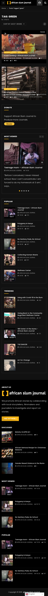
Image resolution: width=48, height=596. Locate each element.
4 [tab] (26, 190)
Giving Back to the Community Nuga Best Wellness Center (30, 314)
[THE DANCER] (9, 349)
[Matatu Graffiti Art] (7, 437)
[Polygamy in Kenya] (9, 228)
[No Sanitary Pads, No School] (9, 244)
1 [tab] (19, 190)
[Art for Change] (9, 365)
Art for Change (24, 360)
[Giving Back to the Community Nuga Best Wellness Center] (9, 318)
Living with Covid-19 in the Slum (30, 297)
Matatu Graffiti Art (22, 432)
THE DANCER (22, 344)
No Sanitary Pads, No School (29, 239)
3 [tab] (24, 190)
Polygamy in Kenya (25, 223)
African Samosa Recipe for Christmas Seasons (30, 449)
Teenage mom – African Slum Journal (23, 167)
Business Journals (10, 52)
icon (5, 33)
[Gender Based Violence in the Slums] (7, 468)
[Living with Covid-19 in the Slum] (9, 302)
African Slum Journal (14, 58)
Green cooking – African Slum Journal (19, 55)
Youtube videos (22, 52)
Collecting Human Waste (28, 255)
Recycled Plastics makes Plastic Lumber (20, 92)
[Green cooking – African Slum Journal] (24, 46)
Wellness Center (24, 270)
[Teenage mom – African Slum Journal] (9, 212)
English (31, 594)
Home (4, 8)
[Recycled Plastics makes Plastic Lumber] (24, 83)
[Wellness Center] (9, 275)
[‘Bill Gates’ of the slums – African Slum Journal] (9, 333)
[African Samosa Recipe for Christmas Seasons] (7, 452)
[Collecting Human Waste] (9, 259)
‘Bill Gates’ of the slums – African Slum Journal (28, 330)
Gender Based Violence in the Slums (29, 463)
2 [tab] (21, 190)
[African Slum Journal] (19, 2)
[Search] (45, 3)
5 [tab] (28, 190)
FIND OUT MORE (10, 419)
